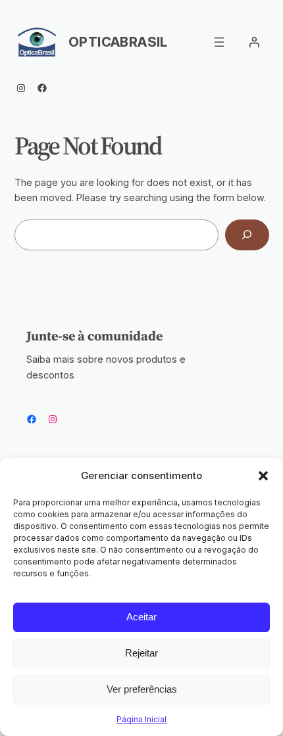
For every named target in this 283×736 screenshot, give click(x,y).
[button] (263, 475)
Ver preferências (142, 689)
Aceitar (141, 616)
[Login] (254, 42)
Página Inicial (141, 719)
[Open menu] (219, 42)
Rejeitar (141, 652)
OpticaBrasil (118, 42)
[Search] (247, 234)
